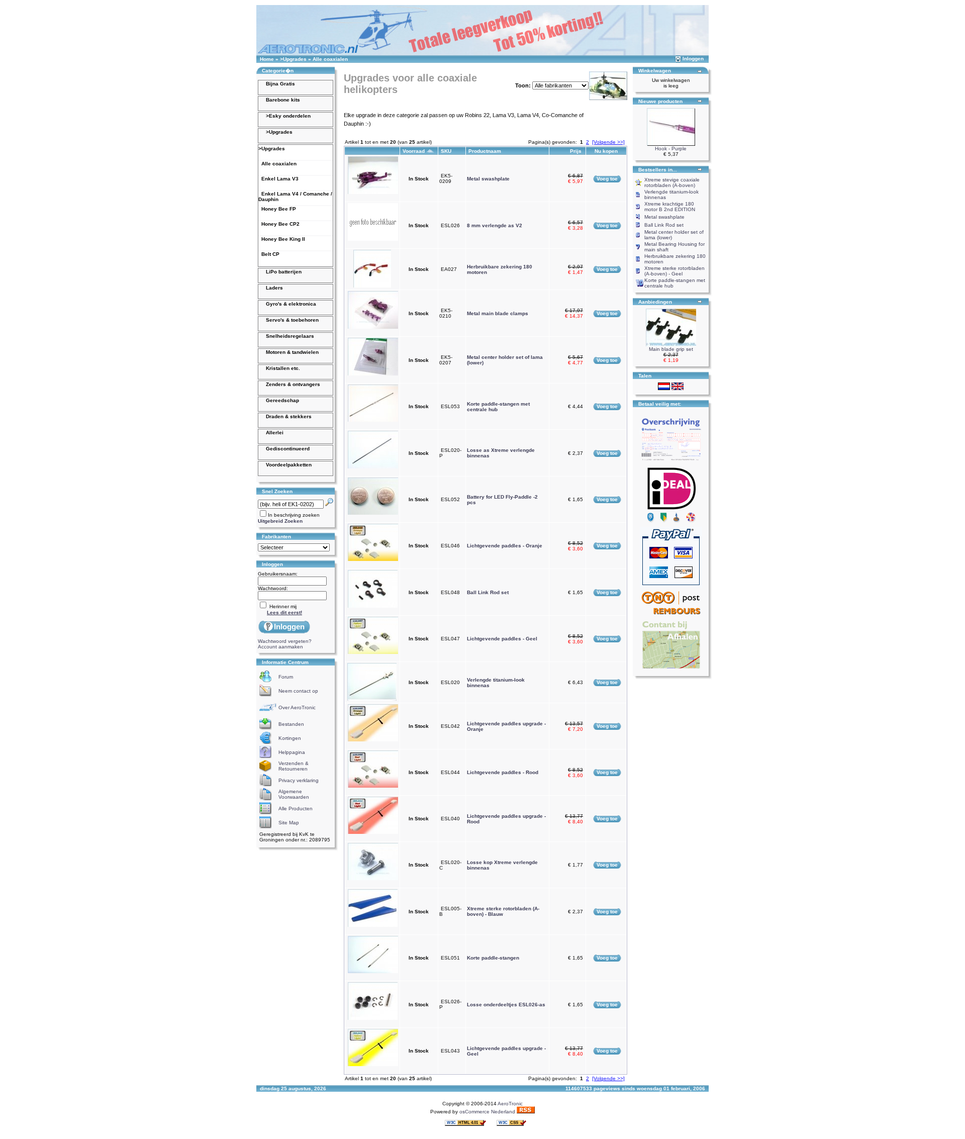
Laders (274, 288)
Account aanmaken (280, 646)
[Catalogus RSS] (526, 1111)
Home (267, 59)
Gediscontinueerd (288, 448)
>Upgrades (293, 59)
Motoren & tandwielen (292, 352)
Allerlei (274, 432)
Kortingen (289, 738)
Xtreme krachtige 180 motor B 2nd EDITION (669, 206)
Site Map (288, 822)
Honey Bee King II (281, 239)
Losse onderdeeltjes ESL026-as (506, 1004)
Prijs (576, 151)
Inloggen (693, 58)
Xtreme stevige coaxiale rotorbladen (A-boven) (672, 182)
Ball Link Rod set (488, 592)
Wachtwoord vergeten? (285, 641)
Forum (285, 677)
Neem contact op (298, 691)
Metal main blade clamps (497, 313)
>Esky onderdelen (288, 116)
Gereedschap (282, 400)
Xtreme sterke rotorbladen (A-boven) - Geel (674, 270)
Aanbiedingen (655, 302)
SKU (447, 151)
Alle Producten (295, 808)
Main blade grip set (671, 349)
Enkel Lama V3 (278, 178)
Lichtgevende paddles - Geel (502, 638)
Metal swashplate (488, 178)
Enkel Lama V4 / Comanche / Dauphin (295, 196)
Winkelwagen (654, 70)
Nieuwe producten (660, 101)
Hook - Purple (671, 148)
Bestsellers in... (657, 169)
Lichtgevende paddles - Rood (502, 772)
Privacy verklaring (298, 780)
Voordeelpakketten (289, 464)
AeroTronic (510, 1103)
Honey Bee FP (277, 209)
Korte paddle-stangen (493, 958)
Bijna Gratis (280, 83)
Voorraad (414, 151)
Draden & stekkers (289, 416)
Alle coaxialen (330, 59)
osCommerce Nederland (487, 1111)
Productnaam (485, 151)
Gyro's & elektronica (291, 304)
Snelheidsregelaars (290, 336)
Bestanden (291, 724)
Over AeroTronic (297, 707)
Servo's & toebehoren (292, 320)
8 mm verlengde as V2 (494, 225)
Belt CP (268, 254)
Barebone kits (283, 100)
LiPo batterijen (284, 271)
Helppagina (291, 752)
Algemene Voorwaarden (293, 794)
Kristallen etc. (283, 368)
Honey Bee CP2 (279, 224)
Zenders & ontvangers (293, 384)
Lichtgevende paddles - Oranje (504, 545)
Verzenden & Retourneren (293, 766)
